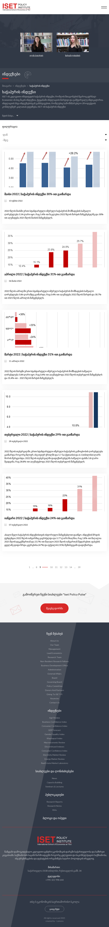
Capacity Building (54, 782)
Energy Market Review (55, 759)
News (54, 778)
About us (54, 641)
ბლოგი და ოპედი (54, 818)
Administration (54, 669)
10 (51, 567)
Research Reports (55, 802)
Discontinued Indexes (54, 746)
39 (79, 567)
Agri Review (54, 718)
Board (54, 678)
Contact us (54, 702)
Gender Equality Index (54, 734)
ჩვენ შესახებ (54, 633)
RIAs (54, 810)
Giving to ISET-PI (54, 694)
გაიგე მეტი (54, 909)
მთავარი (6, 85)
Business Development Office (54, 665)
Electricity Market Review (54, 755)
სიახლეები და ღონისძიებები (54, 771)
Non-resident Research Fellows (54, 661)
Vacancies (54, 698)
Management (54, 649)
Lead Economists (54, 653)
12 (61, 567)
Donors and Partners (54, 690)
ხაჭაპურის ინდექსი (40, 85)
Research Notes (54, 806)
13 (66, 567)
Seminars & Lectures (54, 786)
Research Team (54, 657)
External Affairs (54, 673)
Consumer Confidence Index (54, 726)
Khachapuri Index (54, 738)
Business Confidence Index (54, 722)
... (33, 567)
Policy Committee (54, 686)
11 (56, 567)
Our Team (54, 645)
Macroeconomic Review (54, 742)
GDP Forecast (54, 730)
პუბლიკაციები (54, 794)
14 (70, 567)
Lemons (60, 921)
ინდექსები (20, 85)
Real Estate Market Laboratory (54, 763)
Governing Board (54, 682)
